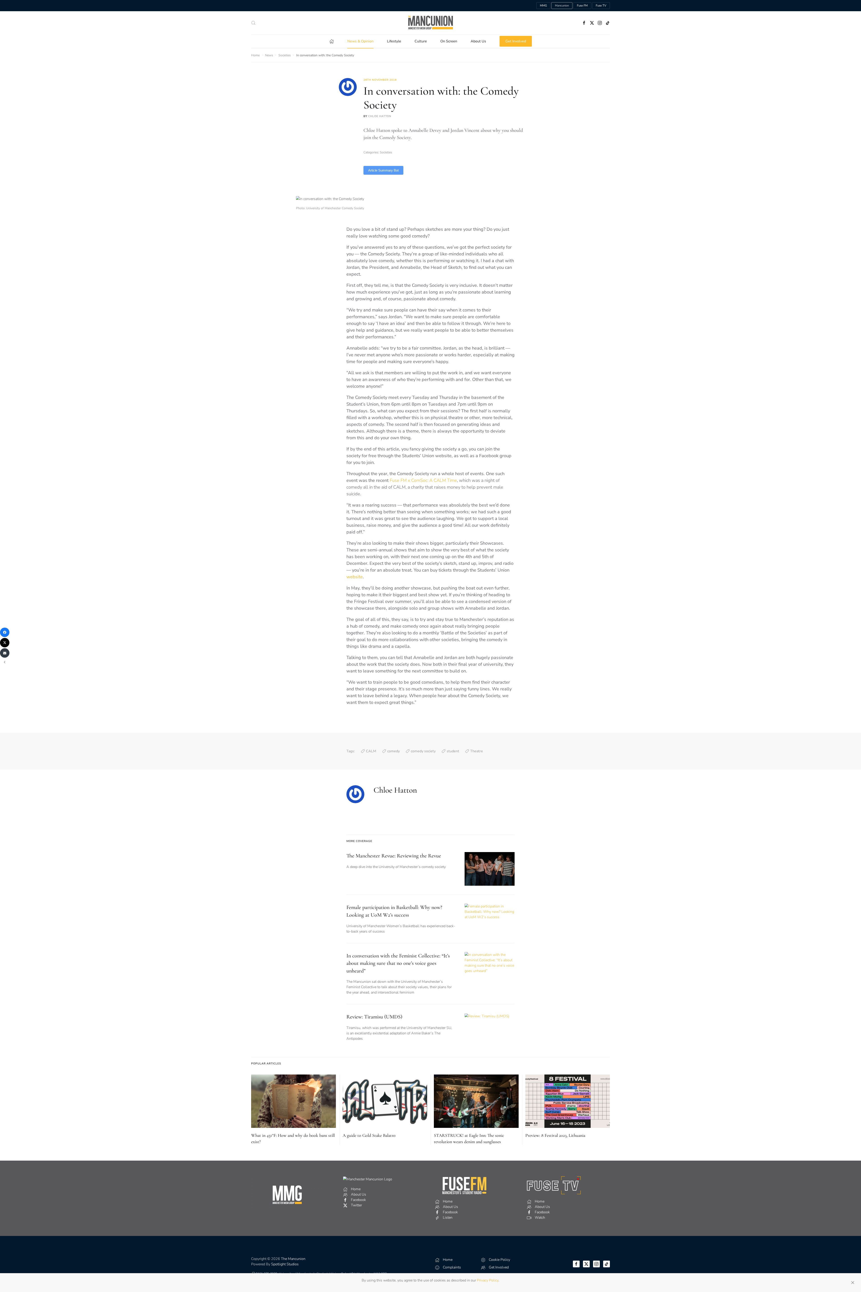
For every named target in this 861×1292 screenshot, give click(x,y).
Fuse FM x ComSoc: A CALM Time (423, 480)
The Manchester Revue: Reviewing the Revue (393, 856)
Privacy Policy (487, 1280)
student (453, 751)
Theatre (476, 751)
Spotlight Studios (285, 1264)
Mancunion (562, 6)
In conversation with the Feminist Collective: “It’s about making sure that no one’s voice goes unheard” (398, 963)
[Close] (852, 1282)
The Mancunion (293, 1258)
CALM (371, 751)
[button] (253, 23)
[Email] (4, 653)
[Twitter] (4, 642)
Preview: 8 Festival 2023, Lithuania (555, 1135)
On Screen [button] (448, 41)
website (354, 577)
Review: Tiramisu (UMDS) (374, 1017)
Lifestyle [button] (394, 41)
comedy (393, 751)
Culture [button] (421, 41)
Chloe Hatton (379, 116)
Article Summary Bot (383, 170)
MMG (543, 6)
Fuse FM (582, 6)
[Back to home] (430, 23)
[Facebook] (4, 632)
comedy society (423, 751)
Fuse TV (601, 6)
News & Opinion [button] (360, 41)
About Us (478, 41)
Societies (386, 152)
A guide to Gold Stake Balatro (369, 1135)
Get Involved (515, 41)
